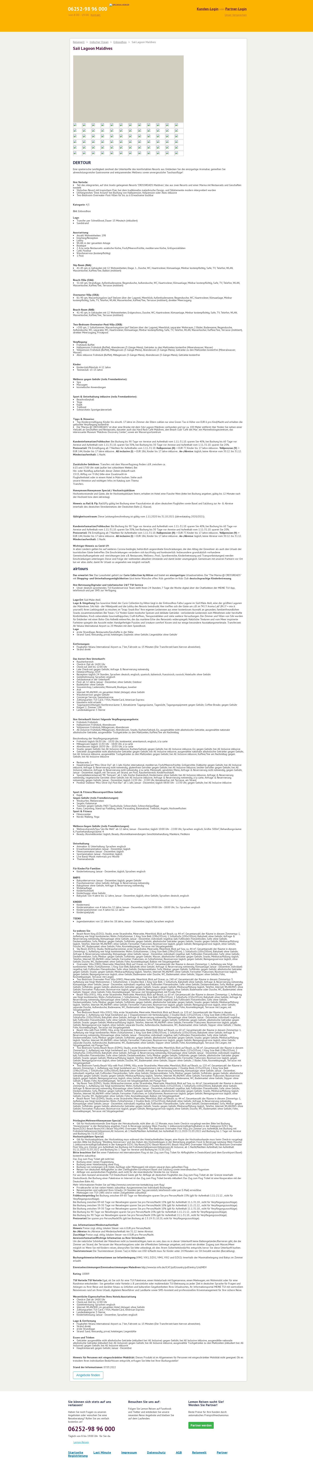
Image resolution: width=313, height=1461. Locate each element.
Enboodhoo (120, 42)
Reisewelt (79, 42)
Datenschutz (156, 1452)
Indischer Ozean (99, 42)
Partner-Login (236, 9)
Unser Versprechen (236, 14)
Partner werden (201, 1425)
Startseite (75, 1452)
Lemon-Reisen (81, 1442)
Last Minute (102, 1452)
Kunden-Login (207, 9)
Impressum (129, 1452)
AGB (179, 1452)
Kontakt (96, 15)
